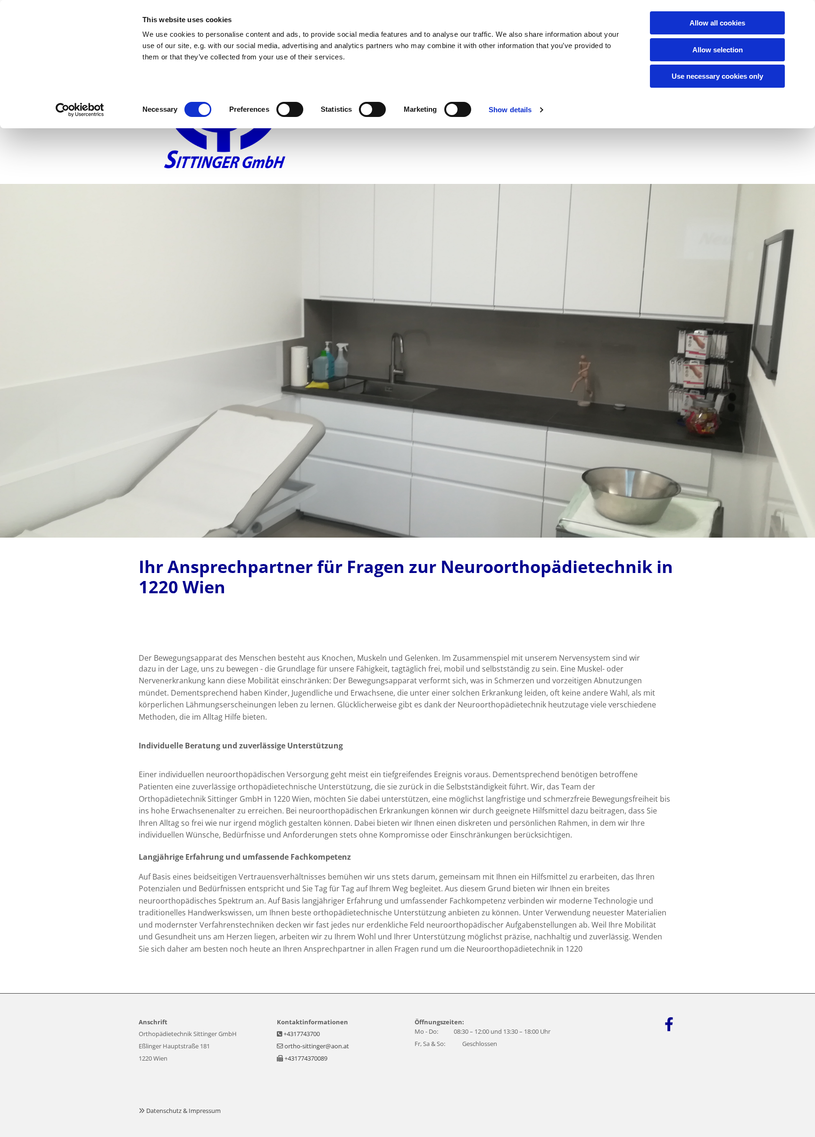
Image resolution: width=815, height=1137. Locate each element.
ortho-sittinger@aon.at (316, 1046)
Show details (510, 110)
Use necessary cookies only (717, 76)
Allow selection (717, 50)
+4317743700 (301, 1033)
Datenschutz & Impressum (183, 1110)
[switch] (289, 109)
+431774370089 (305, 1058)
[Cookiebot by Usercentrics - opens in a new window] (80, 110)
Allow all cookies (717, 23)
